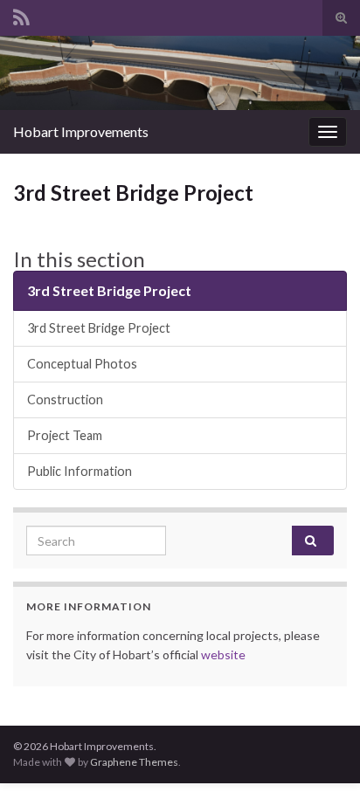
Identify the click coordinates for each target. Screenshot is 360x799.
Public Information (79, 471)
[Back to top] (321, 760)
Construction (65, 399)
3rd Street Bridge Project (109, 290)
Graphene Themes (134, 761)
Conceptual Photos (82, 363)
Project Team (64, 435)
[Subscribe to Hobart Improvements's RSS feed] (21, 14)
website (223, 654)
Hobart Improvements (81, 131)
